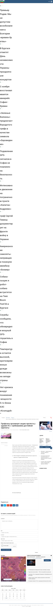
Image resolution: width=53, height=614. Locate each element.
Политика (40, 445)
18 (6, 596)
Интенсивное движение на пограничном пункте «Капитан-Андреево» (6, 197)
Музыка (34, 558)
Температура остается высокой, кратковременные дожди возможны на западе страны (6, 365)
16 (24, 594)
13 (13, 594)
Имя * (2, 530)
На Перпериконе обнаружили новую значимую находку (39, 569)
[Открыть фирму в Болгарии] (45, 429)
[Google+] (8, 505)
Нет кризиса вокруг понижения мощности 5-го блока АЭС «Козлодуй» (6, 399)
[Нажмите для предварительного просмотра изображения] (19, 436)
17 (2, 596)
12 (9, 594)
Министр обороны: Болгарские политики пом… (48, 440)
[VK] (17, 505)
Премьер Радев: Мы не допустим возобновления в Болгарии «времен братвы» (6, 26)
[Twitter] (5, 505)
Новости (47, 445)
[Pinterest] (11, 505)
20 (13, 596)
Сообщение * (3, 518)
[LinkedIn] (14, 505)
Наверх (36, 552)
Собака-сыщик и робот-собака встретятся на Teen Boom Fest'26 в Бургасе (6, 292)
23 (24, 596)
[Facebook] (2, 505)
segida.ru (30, 606)
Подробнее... (47, 560)
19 (9, 596)
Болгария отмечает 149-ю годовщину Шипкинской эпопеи (39, 581)
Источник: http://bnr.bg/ (16, 492)
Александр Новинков (38, 558)
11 (6, 594)
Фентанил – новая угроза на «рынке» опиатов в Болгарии (46, 452)
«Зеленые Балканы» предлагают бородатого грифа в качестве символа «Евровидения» (6, 128)
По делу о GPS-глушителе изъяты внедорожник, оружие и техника (46, 462)
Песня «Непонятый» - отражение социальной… (36, 556)
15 (20, 594)
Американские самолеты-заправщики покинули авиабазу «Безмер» (6, 258)
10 (2, 594)
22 (20, 596)
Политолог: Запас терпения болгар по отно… (41, 440)
